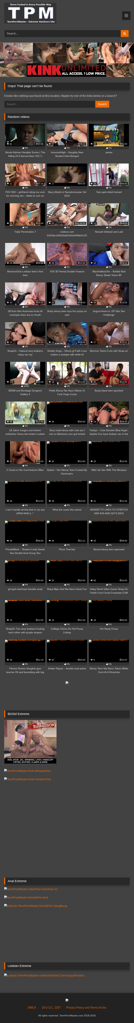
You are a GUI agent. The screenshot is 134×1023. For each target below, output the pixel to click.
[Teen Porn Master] (67, 14)
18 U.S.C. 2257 (51, 1007)
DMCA (32, 1007)
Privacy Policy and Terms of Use (86, 1007)
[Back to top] (123, 1012)
